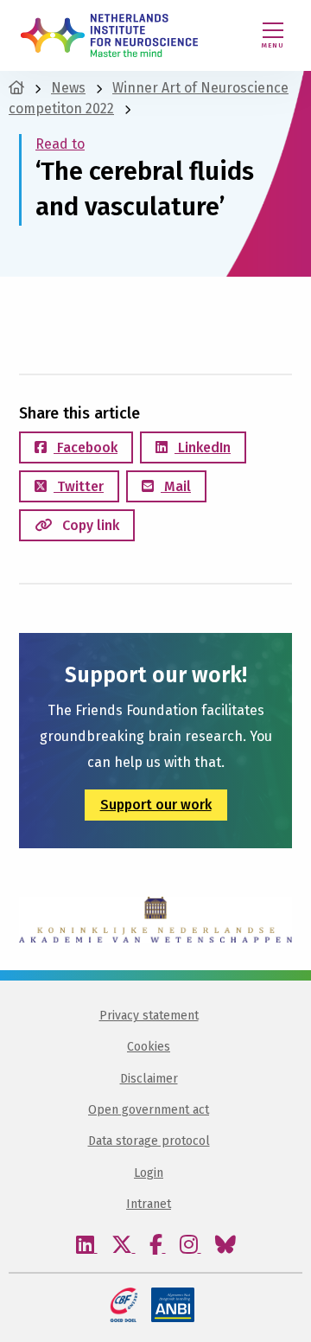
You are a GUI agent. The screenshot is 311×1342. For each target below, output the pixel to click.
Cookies (148, 1046)
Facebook (85, 447)
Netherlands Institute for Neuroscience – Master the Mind (109, 35)
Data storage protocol (149, 1141)
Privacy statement (149, 1015)
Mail (176, 486)
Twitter (79, 486)
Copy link (89, 525)
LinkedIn (203, 447)
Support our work (156, 804)
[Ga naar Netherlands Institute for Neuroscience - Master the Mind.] (16, 88)
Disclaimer (149, 1078)
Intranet (148, 1204)
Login (148, 1173)
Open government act (148, 1109)
